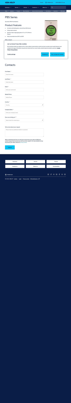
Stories (25, 7)
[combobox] (58, 7)
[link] (41, 2)
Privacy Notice (14, 49)
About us (45, 7)
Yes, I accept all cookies (57, 54)
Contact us (34, 7)
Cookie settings (11, 54)
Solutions (7, 7)
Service (16, 7)
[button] (11, 7)
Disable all (45, 54)
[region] (36, 49)
